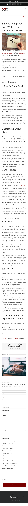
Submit (14, 485)
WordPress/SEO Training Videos (9, 465)
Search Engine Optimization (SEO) (10, 446)
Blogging (16, 338)
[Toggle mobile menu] (25, 8)
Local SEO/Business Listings (8, 460)
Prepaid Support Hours (7, 453)
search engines (22, 53)
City (3, 428)
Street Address (5, 420)
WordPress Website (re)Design (9, 441)
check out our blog (6, 331)
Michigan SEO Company (7, 496)
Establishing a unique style (17, 140)
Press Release (6, 458)
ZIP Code (3, 436)
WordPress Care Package (8, 443)
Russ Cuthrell (5, 338)
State (3, 431)
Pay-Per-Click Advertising (8, 448)
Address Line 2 (5, 424)
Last (3, 397)
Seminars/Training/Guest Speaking (10, 463)
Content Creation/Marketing (9, 450)
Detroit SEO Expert (14, 496)
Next (24, 16)
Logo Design (5, 455)
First (3, 393)
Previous (20, 16)
